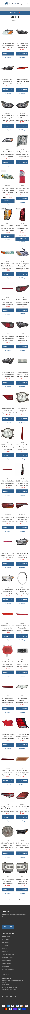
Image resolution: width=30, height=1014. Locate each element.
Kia (7, 406)
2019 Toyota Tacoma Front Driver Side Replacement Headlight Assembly (7, 592)
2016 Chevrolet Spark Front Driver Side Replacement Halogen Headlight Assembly (22, 118)
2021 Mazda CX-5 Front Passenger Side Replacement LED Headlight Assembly (22, 338)
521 (20, 900)
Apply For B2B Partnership (9, 957)
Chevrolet (7, 113)
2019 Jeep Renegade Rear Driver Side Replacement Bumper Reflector (8, 664)
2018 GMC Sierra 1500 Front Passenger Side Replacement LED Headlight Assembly (8, 881)
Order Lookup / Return (8, 954)
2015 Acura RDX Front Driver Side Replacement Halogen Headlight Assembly (7, 154)
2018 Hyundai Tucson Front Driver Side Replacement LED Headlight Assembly (8, 81)
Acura (7, 149)
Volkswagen (22, 77)
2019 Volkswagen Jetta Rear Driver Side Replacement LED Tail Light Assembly (7, 519)
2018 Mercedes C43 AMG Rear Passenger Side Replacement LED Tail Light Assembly (22, 809)
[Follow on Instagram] (7, 996)
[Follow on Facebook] (2, 996)
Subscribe (8, 927)
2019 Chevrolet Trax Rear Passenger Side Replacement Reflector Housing (7, 736)
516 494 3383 (5, 985)
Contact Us (5, 951)
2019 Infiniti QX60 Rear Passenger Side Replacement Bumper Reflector (22, 628)
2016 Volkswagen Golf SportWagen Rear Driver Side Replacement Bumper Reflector (22, 81)
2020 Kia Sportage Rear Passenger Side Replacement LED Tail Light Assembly (7, 411)
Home (3, 8)
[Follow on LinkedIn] (15, 996)
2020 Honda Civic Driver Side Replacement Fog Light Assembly (7, 447)
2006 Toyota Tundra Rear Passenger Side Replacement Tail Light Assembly (22, 190)
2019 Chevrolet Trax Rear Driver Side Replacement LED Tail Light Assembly (22, 736)
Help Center (5, 945)
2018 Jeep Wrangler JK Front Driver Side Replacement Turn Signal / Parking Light (7, 845)
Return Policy (5, 939)
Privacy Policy (5, 966)
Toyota (7, 40)
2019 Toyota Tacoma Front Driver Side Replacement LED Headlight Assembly (22, 555)
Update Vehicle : (13, 12)
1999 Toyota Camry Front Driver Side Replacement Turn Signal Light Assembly (7, 45)
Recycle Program (6, 960)
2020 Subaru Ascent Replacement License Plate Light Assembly (22, 374)
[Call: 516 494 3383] (21, 4)
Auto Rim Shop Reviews (8, 969)
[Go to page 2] (24, 900)
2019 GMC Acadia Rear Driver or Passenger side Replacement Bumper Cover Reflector (7, 700)
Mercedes (22, 804)
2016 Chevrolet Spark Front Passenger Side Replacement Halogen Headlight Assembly (8, 118)
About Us (4, 948)
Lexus (7, 223)
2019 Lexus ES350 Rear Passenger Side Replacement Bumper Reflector (7, 628)
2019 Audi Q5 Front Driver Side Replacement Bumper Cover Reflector (22, 772)
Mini (22, 587)
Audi (22, 768)
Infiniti (22, 623)
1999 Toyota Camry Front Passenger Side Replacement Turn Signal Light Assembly (22, 266)
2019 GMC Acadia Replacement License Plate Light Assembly (22, 664)
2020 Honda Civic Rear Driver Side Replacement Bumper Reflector (22, 447)
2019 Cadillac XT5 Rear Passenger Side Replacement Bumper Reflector (7, 772)
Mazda (22, 297)
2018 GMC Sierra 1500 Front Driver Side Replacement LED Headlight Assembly (22, 881)
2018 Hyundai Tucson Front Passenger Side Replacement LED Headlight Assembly (22, 45)
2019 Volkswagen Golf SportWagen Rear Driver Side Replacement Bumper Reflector (7, 555)
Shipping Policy (6, 936)
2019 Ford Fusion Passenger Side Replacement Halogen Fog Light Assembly (22, 700)
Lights (5, 8)
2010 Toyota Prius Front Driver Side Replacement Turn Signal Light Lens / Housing (22, 154)
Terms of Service (6, 963)
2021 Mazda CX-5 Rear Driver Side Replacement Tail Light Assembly (7, 338)
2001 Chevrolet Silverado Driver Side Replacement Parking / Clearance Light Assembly (8, 266)
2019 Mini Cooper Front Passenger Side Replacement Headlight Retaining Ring (22, 592)
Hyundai (22, 40)
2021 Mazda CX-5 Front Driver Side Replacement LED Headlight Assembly (7, 374)
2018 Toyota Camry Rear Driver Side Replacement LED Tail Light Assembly (7, 809)
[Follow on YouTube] (11, 996)
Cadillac (22, 223)
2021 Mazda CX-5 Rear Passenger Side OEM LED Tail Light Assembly (22, 302)
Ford (8, 478)
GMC (22, 659)
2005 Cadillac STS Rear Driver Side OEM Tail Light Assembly (22, 228)
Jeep (8, 659)
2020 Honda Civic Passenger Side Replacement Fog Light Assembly (22, 411)
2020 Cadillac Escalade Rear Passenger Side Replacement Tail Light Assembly (22, 483)
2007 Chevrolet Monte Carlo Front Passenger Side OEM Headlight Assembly (8, 190)
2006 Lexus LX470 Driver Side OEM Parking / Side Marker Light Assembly (7, 228)
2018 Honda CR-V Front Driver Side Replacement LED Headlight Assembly (22, 845)
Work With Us (5, 942)
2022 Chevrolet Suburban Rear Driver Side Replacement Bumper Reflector (7, 302)
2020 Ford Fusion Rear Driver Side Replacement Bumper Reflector (7, 483)
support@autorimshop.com (9, 989)
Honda (22, 406)
